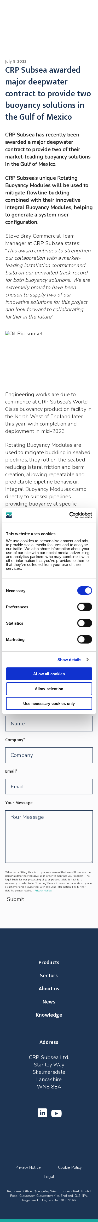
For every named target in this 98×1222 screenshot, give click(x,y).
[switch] (84, 607)
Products (49, 962)
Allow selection (49, 689)
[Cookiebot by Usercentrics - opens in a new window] (70, 515)
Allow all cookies (49, 674)
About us (49, 988)
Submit (15, 899)
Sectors (49, 975)
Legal (49, 1177)
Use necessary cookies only (49, 703)
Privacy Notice (42, 890)
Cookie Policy (70, 1168)
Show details (69, 660)
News (49, 1001)
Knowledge (49, 1015)
